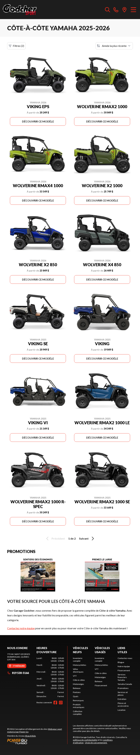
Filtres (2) (18, 45)
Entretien (122, 699)
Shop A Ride (30, 736)
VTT (75, 676)
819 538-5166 (20, 672)
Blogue (121, 662)
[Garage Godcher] (20, 9)
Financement (101, 685)
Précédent (58, 538)
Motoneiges (78, 684)
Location (121, 710)
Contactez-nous (125, 658)
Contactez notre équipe (21, 628)
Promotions (123, 688)
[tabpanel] (50, 677)
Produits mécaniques (78, 706)
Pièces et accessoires (123, 704)
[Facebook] (55, 702)
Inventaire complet (77, 659)
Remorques (78, 700)
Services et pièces (123, 693)
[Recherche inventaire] (107, 9)
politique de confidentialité (85, 740)
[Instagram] (61, 702)
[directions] (124, 9)
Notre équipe (124, 666)
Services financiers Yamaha (122, 677)
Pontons (77, 692)
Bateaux (76, 688)
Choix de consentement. (96, 742)
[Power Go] (37, 741)
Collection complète (77, 712)
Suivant (84, 538)
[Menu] (133, 9)
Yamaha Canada (125, 684)
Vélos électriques (78, 670)
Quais (75, 696)
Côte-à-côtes (79, 680)
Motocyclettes (79, 665)
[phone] (116, 9)
